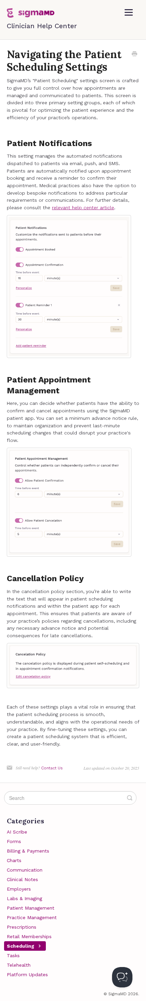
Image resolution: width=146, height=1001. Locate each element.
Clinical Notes (22, 879)
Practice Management (32, 917)
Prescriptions (21, 927)
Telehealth (19, 965)
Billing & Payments (28, 851)
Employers (19, 889)
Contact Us (52, 768)
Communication (24, 870)
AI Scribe (17, 832)
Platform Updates (27, 974)
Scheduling (21, 946)
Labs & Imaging (24, 898)
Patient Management (30, 908)
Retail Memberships (29, 936)
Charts (14, 860)
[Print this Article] (134, 54)
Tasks (13, 955)
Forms (14, 841)
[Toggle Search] (129, 798)
